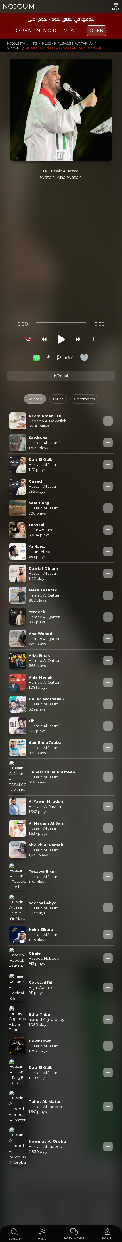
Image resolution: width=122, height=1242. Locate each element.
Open (96, 30)
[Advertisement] (61, 253)
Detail (62, 375)
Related (35, 399)
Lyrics (58, 399)
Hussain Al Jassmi (63, 171)
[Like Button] (84, 358)
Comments (84, 399)
